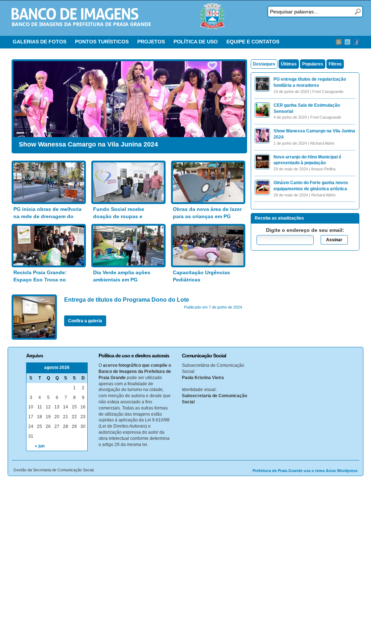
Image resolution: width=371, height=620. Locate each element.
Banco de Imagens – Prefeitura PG (75, 14)
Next (238, 104)
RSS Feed (339, 42)
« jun (40, 446)
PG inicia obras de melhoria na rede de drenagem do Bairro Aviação (47, 216)
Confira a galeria (85, 320)
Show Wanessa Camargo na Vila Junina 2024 (88, 144)
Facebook (356, 42)
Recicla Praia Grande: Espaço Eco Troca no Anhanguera (40, 279)
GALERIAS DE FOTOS (39, 41)
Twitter (347, 42)
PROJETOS (151, 41)
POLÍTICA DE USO (196, 41)
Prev (20, 104)
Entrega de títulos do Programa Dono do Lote (126, 300)
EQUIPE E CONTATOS (252, 41)
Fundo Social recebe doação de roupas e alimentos (118, 216)
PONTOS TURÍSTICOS (102, 41)
